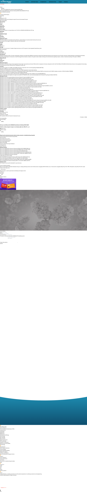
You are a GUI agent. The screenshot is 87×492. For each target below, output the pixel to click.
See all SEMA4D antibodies (5, 12)
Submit (1, 243)
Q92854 (1, 61)
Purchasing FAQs (3, 118)
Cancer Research (3, 427)
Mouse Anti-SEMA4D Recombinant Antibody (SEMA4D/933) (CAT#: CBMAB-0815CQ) (15, 152)
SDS (1, 17)
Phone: (1, 233)
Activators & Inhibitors (4, 452)
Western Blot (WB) (3, 142)
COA (5, 18)
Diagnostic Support (3, 451)
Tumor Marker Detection (4, 448)
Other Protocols (3, 146)
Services (27, 1)
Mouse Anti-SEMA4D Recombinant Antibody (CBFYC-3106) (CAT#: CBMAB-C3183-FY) (15, 153)
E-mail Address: (3, 234)
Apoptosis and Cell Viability (5, 443)
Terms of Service (22, 245)
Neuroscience (2, 438)
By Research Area (52, 1)
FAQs (1, 462)
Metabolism (2, 433)
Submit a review (3, 129)
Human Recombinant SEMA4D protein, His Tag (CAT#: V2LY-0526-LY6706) (14, 158)
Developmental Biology (4, 435)
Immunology (2, 436)
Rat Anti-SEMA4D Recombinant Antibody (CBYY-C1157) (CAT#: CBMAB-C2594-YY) (15, 160)
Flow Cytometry (3, 137)
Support (60, 1)
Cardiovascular (3, 430)
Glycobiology (2, 444)
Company (66, 1)
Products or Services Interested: (6, 236)
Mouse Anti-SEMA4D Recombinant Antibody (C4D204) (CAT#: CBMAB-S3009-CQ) (15, 148)
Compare (2, 14)
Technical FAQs (3, 119)
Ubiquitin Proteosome (4, 442)
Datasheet (2, 15)
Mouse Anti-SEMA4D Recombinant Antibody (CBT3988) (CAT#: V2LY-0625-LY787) (15, 149)
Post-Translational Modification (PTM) (7, 429)
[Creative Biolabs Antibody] (6, 1)
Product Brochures (3, 458)
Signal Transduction (4, 439)
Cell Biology (2, 431)
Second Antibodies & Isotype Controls (7, 454)
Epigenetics (2, 432)
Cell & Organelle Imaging (5, 450)
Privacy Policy (17, 245)
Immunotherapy (3, 441)
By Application (43, 1)
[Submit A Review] (43, 184)
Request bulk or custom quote (6, 170)
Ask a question (3, 115)
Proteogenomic (3, 144)
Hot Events (2, 459)
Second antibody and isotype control (19, 170)
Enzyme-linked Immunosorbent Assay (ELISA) (8, 136)
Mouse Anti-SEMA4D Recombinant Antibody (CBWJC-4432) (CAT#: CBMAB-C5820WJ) (15, 159)
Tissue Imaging (3, 449)
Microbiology (2, 437)
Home (1, 7)
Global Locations (3, 176)
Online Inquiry (3, 169)
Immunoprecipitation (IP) (5, 141)
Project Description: (4, 242)
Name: (1, 232)
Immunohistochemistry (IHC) (5, 140)
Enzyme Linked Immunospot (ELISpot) (7, 143)
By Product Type (34, 1)
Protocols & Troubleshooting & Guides (7, 461)
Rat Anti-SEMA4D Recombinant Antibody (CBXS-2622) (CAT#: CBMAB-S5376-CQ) (15, 157)
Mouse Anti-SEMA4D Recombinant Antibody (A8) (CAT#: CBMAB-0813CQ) (13, 150)
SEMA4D (2, 8)
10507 (1, 59)
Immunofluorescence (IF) (5, 138)
